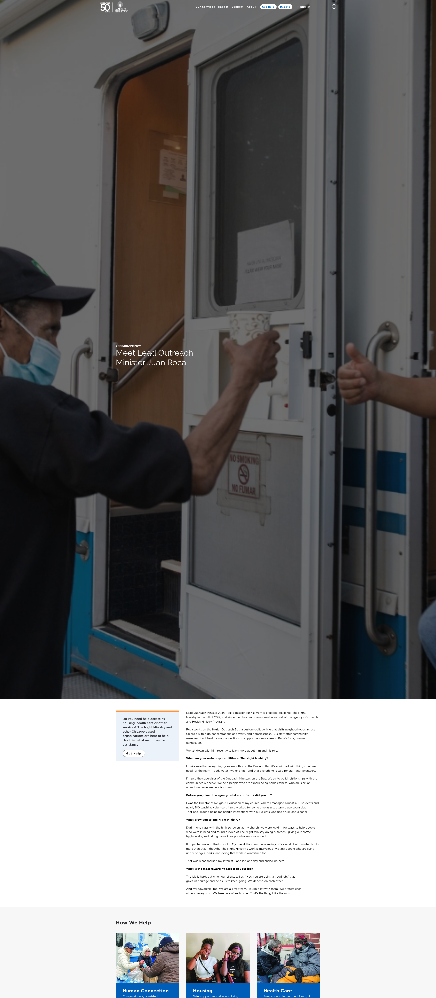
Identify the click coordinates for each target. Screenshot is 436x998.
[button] (334, 7)
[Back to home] (114, 7)
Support (238, 7)
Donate (285, 6)
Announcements (129, 346)
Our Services (205, 7)
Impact (223, 7)
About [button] (251, 7)
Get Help (268, 6)
